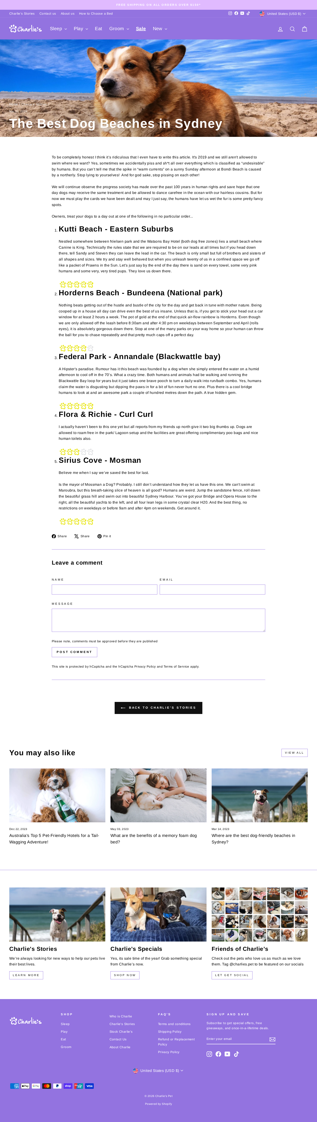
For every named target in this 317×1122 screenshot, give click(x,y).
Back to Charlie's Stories (161, 707)
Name (58, 579)
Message (62, 603)
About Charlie (120, 1047)
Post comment (74, 652)
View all (294, 752)
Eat (98, 28)
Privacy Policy (145, 666)
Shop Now (125, 975)
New (158, 28)
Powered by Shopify (158, 1104)
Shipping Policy (170, 1031)
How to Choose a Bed (96, 13)
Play (79, 28)
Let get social (232, 975)
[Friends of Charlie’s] (260, 914)
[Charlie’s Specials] (158, 914)
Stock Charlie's (121, 1031)
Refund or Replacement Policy (176, 1042)
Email (166, 579)
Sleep (56, 28)
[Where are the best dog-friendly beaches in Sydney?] (260, 795)
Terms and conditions (174, 1024)
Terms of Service (176, 666)
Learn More (26, 975)
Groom (117, 28)
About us (67, 13)
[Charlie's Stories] (57, 914)
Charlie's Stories (22, 13)
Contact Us (118, 1039)
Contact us (47, 13)
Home (13, 104)
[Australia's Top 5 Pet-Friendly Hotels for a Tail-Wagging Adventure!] (57, 795)
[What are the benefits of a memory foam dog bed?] (158, 795)
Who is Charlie (121, 1016)
